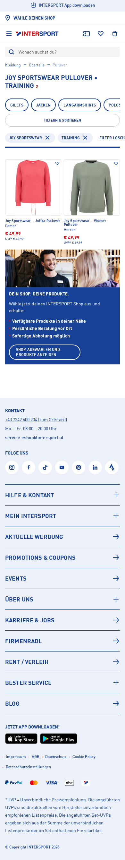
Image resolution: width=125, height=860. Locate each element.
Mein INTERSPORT (30, 515)
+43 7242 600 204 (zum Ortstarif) (36, 419)
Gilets (16, 105)
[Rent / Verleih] (62, 661)
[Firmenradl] (62, 641)
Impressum (16, 756)
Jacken (43, 105)
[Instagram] (12, 467)
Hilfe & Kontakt (29, 494)
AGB (35, 756)
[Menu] (9, 34)
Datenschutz (56, 756)
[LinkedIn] (95, 467)
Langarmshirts (79, 105)
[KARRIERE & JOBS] (62, 620)
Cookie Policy (84, 756)
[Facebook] (28, 467)
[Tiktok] (45, 467)
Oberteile (37, 65)
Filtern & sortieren (62, 120)
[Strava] (112, 467)
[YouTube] (62, 467)
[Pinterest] (78, 467)
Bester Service (28, 682)
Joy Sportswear (25, 137)
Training (71, 137)
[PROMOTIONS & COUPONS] (62, 557)
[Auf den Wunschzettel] (57, 163)
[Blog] (62, 703)
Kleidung (13, 65)
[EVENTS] (62, 578)
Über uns (19, 599)
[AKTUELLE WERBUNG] (62, 536)
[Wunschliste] (100, 34)
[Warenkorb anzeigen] (115, 34)
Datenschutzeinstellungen (28, 766)
